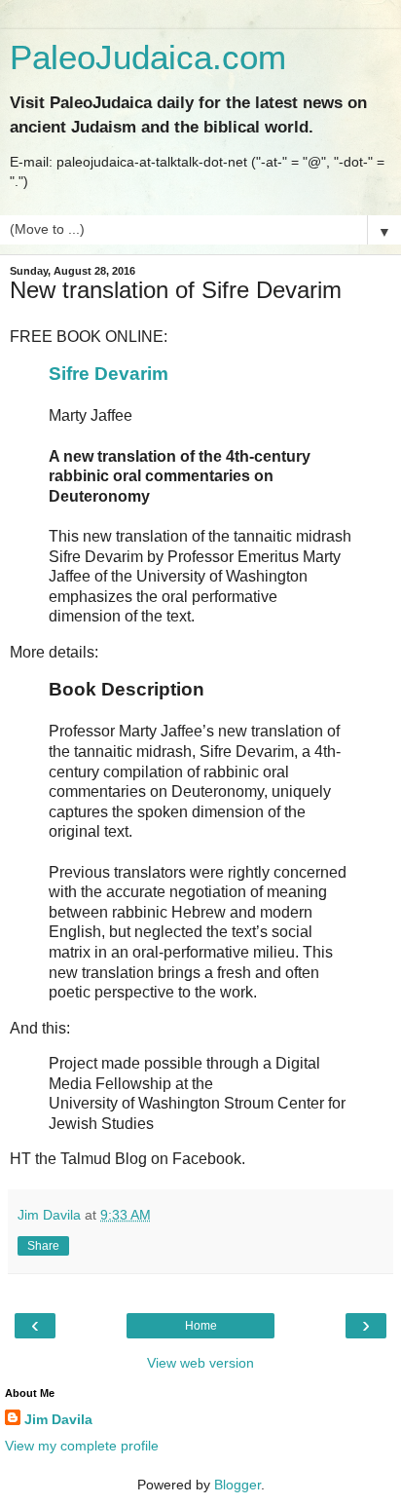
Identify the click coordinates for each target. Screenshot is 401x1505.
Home (201, 1326)
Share (43, 1246)
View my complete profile (82, 1445)
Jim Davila (58, 1419)
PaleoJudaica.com (148, 57)
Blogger (237, 1484)
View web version (200, 1363)
